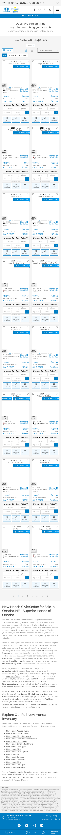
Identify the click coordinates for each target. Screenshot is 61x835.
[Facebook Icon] (19, 825)
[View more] (57, 3)
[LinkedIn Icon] (42, 825)
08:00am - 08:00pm (19, 3)
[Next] (48, 595)
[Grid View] (26, 50)
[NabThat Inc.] (56, 819)
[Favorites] (39, 10)
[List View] (32, 50)
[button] (34, 10)
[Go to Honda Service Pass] (24, 90)
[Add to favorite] (28, 61)
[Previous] (13, 595)
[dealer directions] (4, 817)
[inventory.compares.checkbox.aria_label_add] (4, 61)
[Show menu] (57, 10)
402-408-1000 (38, 3)
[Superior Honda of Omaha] (10, 10)
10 (42, 595)
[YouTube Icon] (26, 825)
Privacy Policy (51, 815)
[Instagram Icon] (34, 825)
